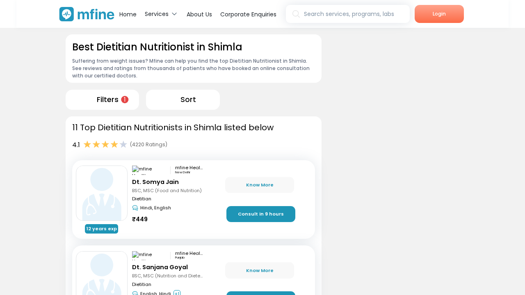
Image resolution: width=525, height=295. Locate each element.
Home (128, 14)
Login (439, 13)
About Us (199, 14)
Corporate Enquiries (248, 14)
